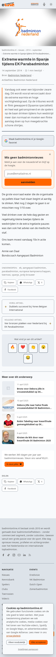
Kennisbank (8, 579)
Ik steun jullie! (12, 464)
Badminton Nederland (19, 75)
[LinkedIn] (24, 555)
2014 (28, 50)
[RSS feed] (29, 555)
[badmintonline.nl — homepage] (8, 4)
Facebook (12, 289)
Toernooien (8, 593)
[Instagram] (13, 555)
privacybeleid (13, 635)
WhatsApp (27, 282)
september (37, 50)
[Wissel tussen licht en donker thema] (51, 4)
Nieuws (6, 574)
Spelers (6, 584)
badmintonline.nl (9, 50)
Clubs (5, 589)
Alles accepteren (38, 642)
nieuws (21, 50)
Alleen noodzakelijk (16, 642)
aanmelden (28, 182)
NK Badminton (37, 579)
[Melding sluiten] (50, 154)
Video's (5, 598)
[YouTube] (19, 555)
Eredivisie (35, 574)
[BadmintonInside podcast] (44, 4)
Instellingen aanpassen (28, 649)
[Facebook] (3, 555)
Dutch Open (36, 584)
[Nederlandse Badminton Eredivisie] (35, 4)
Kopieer (11, 282)
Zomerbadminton (39, 589)
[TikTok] (8, 555)
